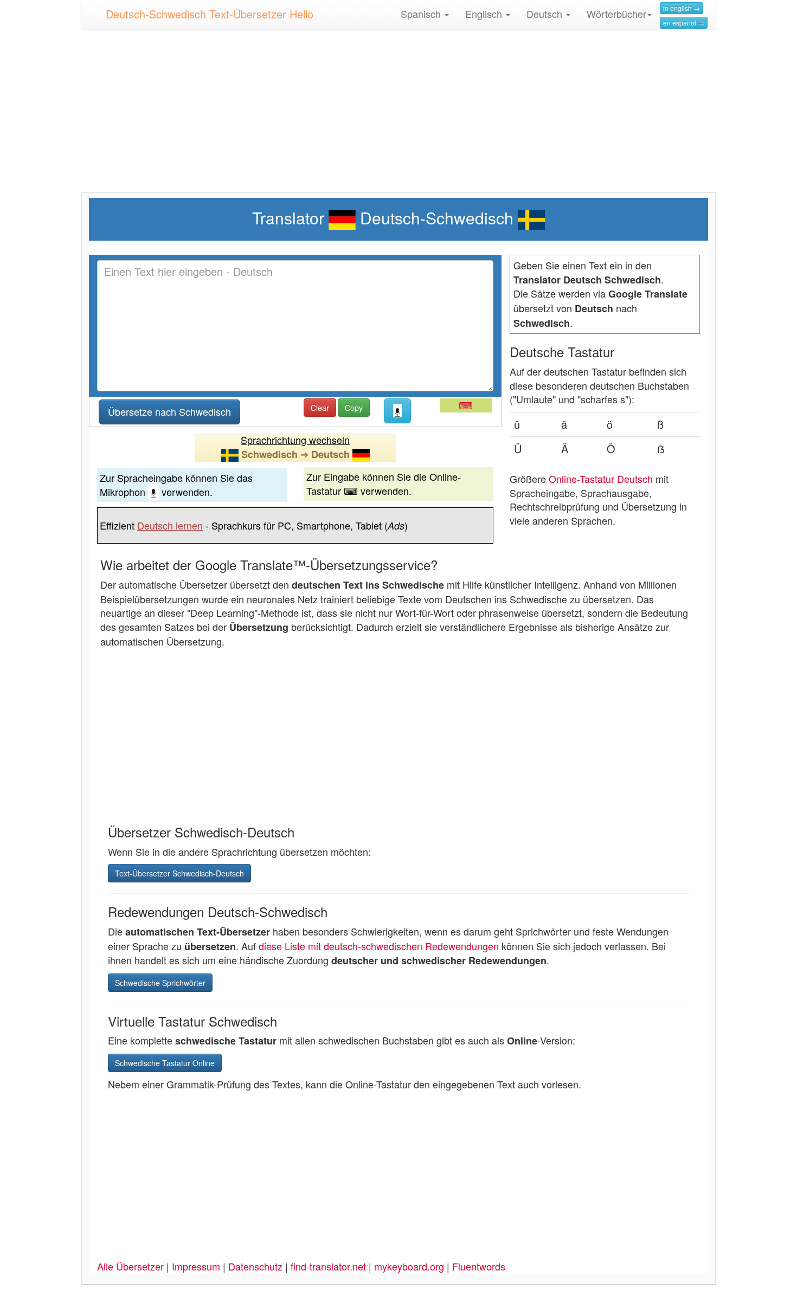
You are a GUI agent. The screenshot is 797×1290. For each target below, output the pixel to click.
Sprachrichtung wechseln (295, 440)
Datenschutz (255, 1266)
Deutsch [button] (545, 14)
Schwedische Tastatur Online (165, 1062)
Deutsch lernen (170, 525)
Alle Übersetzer (130, 1266)
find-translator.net (328, 1266)
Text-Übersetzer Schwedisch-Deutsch (179, 873)
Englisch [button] (485, 14)
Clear (320, 407)
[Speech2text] (397, 410)
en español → (683, 22)
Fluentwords (478, 1266)
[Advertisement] (398, 116)
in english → (681, 7)
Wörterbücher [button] (616, 14)
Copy (354, 407)
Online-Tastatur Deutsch (601, 479)
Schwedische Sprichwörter (160, 982)
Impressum (196, 1266)
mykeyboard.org (409, 1266)
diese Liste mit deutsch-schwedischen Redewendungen (379, 946)
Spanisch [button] (422, 14)
